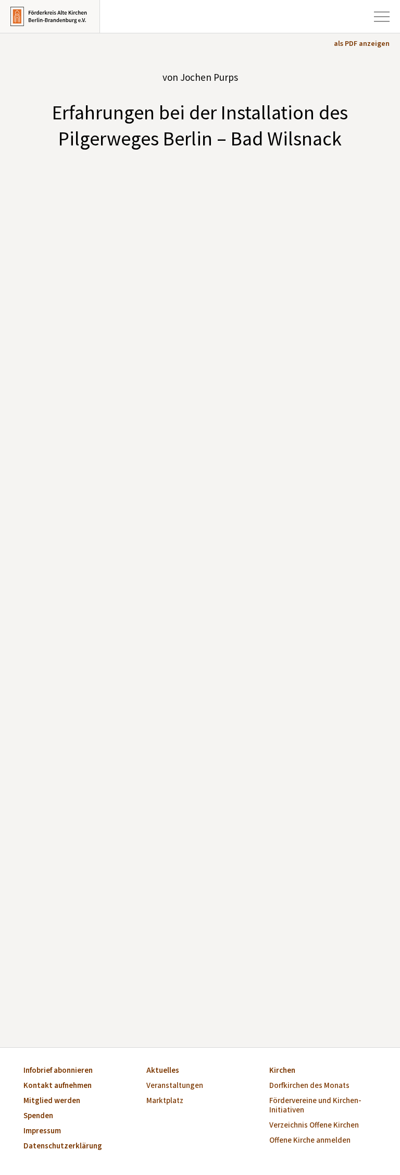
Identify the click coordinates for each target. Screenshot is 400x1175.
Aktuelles (162, 1071)
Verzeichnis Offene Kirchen (314, 1126)
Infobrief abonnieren (58, 1071)
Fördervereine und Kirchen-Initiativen (315, 1106)
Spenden (38, 1116)
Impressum (42, 1131)
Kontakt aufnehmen (57, 1086)
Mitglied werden (51, 1101)
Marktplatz (164, 1101)
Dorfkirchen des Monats (309, 1086)
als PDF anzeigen (362, 44)
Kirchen (282, 1071)
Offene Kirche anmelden (310, 1141)
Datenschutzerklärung (62, 1147)
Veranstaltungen (174, 1086)
